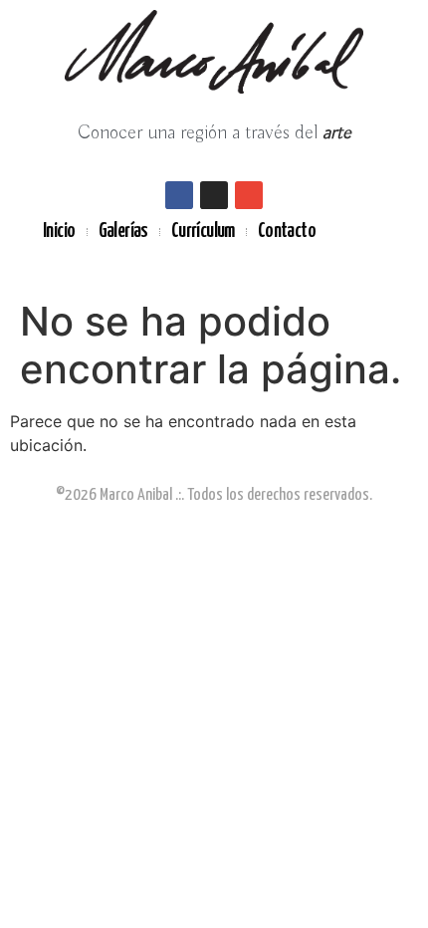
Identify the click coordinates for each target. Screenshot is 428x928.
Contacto (287, 231)
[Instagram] (214, 195)
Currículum (203, 231)
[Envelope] (249, 195)
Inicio (59, 231)
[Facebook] (179, 195)
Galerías (123, 231)
